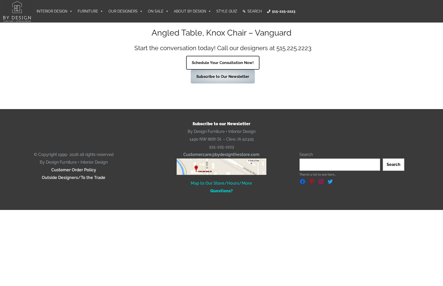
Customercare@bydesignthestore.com (221, 154)
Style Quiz (226, 11)
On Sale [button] (156, 11)
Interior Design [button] (52, 11)
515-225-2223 (283, 11)
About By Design (190, 11)
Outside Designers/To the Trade (73, 177)
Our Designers (123, 11)
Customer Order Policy (73, 169)
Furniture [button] (88, 11)
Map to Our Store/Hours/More (221, 183)
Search (254, 11)
